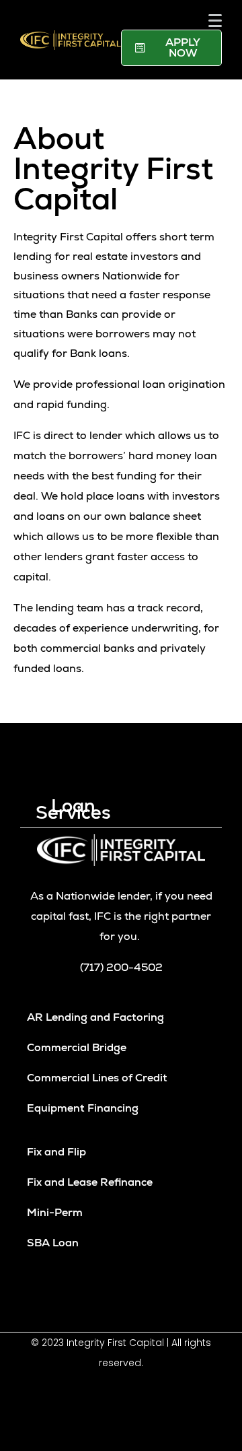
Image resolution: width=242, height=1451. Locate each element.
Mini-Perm (55, 1212)
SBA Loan (53, 1243)
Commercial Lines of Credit (97, 1078)
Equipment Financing (82, 1108)
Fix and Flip (56, 1152)
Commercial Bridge (76, 1047)
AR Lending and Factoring (95, 1017)
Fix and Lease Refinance (90, 1182)
